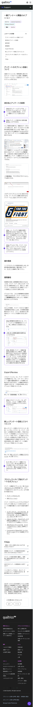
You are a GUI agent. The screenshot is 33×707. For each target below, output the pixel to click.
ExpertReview (9, 48)
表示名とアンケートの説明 (11, 40)
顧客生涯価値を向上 (8, 628)
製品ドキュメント (7, 669)
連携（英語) (20, 678)
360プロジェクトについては (15, 524)
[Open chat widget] (29, 703)
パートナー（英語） (22, 681)
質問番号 (7, 46)
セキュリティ (17, 248)
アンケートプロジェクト (13, 495)
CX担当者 (20, 647)
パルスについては (11, 519)
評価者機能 (13, 394)
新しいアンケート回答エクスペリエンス (14, 51)
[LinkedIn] (14, 688)
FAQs (6, 59)
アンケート (10, 269)
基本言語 (7, 43)
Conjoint (10, 530)
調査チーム (20, 649)
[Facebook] (7, 688)
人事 (19, 657)
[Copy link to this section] (3, 67)
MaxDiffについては (21, 530)
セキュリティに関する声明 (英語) (11, 700)
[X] (10, 688)
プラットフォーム (22, 669)
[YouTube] (17, 688)
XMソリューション (12, 498)
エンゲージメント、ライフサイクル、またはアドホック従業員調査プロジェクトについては (17, 513)
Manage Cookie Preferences (10, 703)
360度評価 (20, 636)
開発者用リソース (7, 671)
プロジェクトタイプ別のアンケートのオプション (16, 55)
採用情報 (20, 671)
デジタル (20, 654)
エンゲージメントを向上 (9, 631)
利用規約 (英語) (24, 696)
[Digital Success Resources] (27, 2)
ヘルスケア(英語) (7, 647)
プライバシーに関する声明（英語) (11, 696)
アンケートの (10, 532)
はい (9, 604)
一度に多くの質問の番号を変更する (16, 333)
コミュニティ (6, 664)
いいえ (17, 604)
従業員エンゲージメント (24, 633)
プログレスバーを (18, 353)
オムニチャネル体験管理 (24, 631)
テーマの (12, 197)
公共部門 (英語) (7, 652)
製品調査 (20, 652)
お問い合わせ (21, 666)
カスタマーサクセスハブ (9, 666)
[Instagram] (4, 688)
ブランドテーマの (21, 238)
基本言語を (10, 267)
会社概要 (20, 664)
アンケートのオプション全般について (14, 37)
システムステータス (8, 678)
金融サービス (6, 649)
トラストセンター (22, 683)
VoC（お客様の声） (22, 628)
